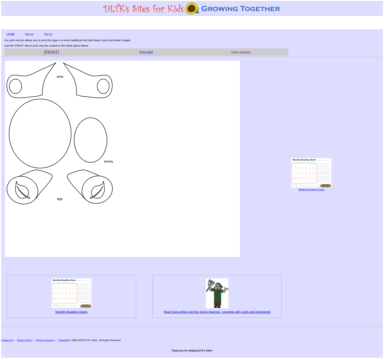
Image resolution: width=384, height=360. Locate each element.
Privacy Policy (24, 340)
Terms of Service (45, 340)
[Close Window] (240, 52)
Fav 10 (29, 34)
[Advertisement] (192, 22)
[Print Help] (146, 52)
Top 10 (48, 34)
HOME (11, 34)
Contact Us (7, 340)
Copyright (63, 340)
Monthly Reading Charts (311, 189)
